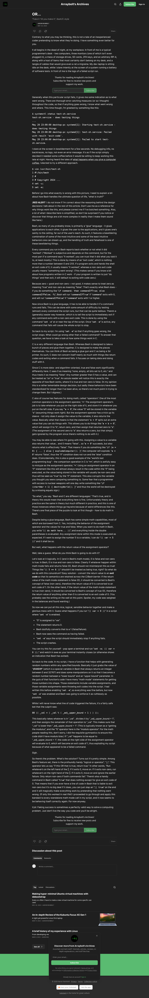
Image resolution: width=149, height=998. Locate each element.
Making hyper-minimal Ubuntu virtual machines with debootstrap (60, 895)
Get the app (86, 987)
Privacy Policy (92, 970)
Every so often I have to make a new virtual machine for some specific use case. (61, 901)
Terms (80, 981)
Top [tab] (35, 887)
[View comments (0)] (40, 31)
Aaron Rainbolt (43, 23)
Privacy (74, 981)
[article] (74, 900)
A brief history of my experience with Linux (55, 931)
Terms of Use (85, 968)
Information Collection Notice (74, 970)
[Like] (34, 31)
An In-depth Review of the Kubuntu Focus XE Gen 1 (59, 915)
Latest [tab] (41, 887)
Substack (62, 993)
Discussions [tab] (50, 887)
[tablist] (42, 858)
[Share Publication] (120, 4)
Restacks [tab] (47, 858)
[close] (97, 936)
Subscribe (129, 4)
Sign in (142, 4)
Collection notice (90, 981)
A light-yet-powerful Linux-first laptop (47, 918)
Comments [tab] (38, 858)
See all (37, 946)
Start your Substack (68, 987)
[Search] (115, 4)
